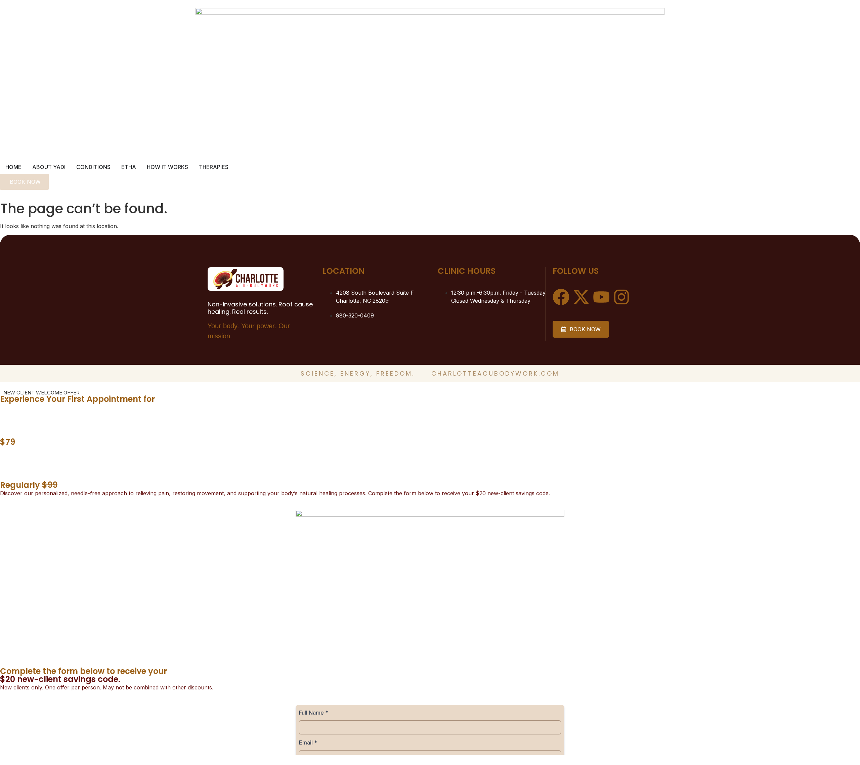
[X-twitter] (581, 297)
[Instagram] (621, 297)
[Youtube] (601, 297)
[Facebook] (561, 297)
